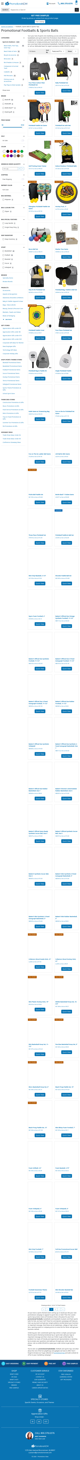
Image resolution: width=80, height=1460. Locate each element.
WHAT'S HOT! (14, 1379)
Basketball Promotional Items (12, 366)
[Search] (77, 10)
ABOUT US (40, 1385)
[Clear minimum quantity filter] (22, 168)
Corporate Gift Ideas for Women (13, 343)
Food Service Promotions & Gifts (13, 410)
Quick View (40, 93)
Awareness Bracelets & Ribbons (13, 298)
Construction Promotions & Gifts (13, 402)
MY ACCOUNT (40, 1374)
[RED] (11, 151)
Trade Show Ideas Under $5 (12, 439)
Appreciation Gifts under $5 (12, 328)
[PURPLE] (11, 155)
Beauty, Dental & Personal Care (13, 308)
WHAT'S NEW (14, 1374)
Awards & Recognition (10, 294)
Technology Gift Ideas (10, 350)
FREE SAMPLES (72, 1363)
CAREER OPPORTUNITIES (40, 1388)
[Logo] (16, 3)
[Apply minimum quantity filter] (19, 168)
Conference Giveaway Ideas (12, 442)
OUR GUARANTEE (40, 1379)
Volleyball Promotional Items (12, 384)
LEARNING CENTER (66, 1377)
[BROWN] (18, 155)
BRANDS (14, 1385)
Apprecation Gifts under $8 (11, 332)
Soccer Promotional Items (11, 373)
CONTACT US (40, 1377)
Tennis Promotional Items (11, 381)
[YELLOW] (4, 155)
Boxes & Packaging (9, 316)
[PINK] (7, 155)
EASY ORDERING (12, 1363)
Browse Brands (8, 281)
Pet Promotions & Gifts (10, 426)
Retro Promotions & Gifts (11, 413)
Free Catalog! (40, 22)
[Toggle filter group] (23, 38)
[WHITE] (4, 151)
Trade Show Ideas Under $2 (12, 435)
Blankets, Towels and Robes (12, 312)
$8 (39, 1421)
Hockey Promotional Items (11, 377)
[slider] (2, 127)
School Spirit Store (9, 393)
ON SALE (14, 1377)
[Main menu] (3, 3)
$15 (46, 1421)
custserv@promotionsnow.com (40, 1452)
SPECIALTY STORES (14, 1382)
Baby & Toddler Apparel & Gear (13, 301)
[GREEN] (21, 151)
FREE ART (52, 1363)
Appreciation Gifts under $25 (12, 339)
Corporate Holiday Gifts (10, 354)
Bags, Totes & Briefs (9, 305)
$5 (32, 1421)
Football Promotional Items (11, 370)
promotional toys (59, 1353)
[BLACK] (7, 151)
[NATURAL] (21, 155)
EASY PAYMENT (32, 1363)
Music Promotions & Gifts (11, 406)
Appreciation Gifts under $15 (12, 335)
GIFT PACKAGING (65, 1379)
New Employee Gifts (9, 346)
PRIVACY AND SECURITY (40, 1382)
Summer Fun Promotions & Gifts (13, 422)
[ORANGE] (18, 151)
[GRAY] (14, 155)
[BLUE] (14, 151)
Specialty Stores (8, 278)
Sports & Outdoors (7, 26)
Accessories (6, 290)
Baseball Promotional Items (12, 362)
